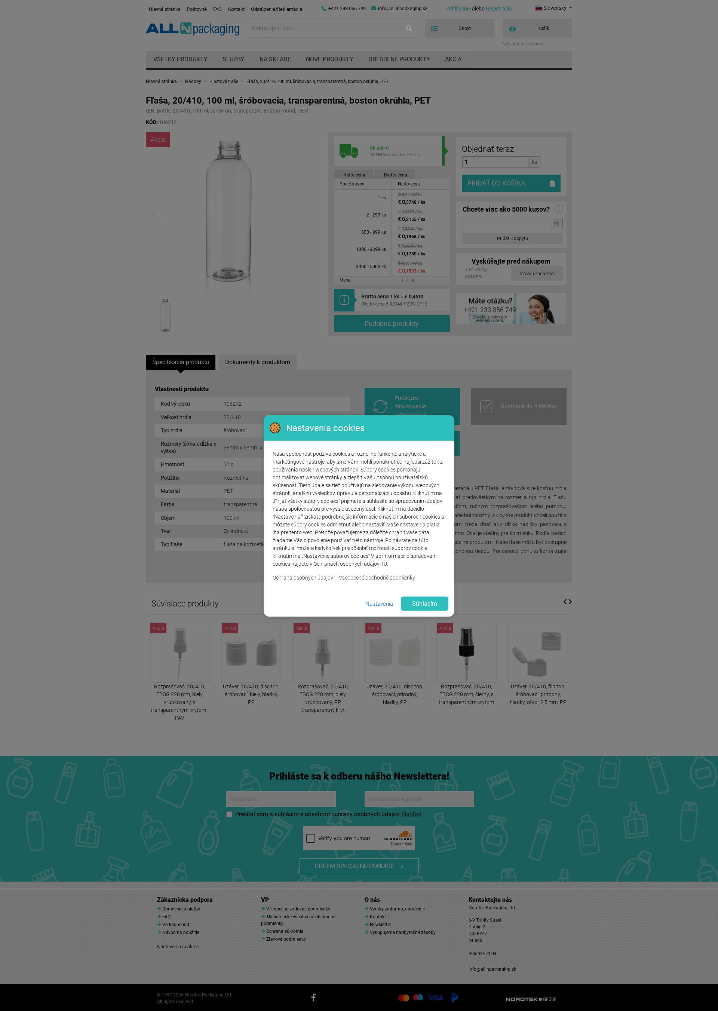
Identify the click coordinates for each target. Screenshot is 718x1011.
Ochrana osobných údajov (303, 578)
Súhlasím (424, 603)
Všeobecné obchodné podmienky (377, 578)
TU (384, 564)
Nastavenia (379, 603)
